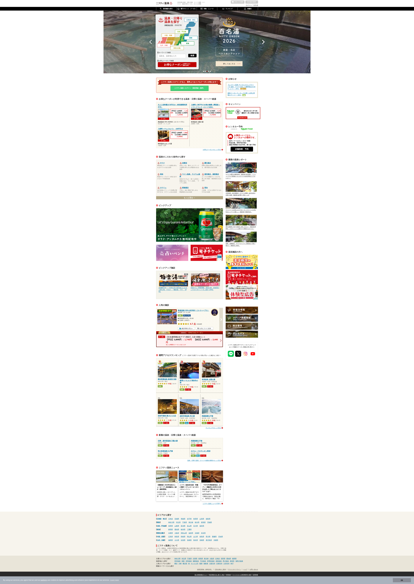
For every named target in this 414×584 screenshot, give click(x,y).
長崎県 (189, 540)
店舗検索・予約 (242, 149)
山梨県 (177, 526)
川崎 (180, 563)
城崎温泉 (196, 561)
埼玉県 (178, 522)
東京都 (191, 522)
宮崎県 (202, 540)
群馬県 (203, 522)
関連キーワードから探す (165, 566)
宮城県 (177, 519)
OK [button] (402, 580)
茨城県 (209, 522)
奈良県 (203, 533)
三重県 (189, 529)
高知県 (220, 536)
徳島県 (202, 536)
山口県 (195, 536)
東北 (193, 20)
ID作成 (255, 5)
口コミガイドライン (234, 569)
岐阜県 (183, 529)
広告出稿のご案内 (242, 292)
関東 (190, 38)
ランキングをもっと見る (213, 428)
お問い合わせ (254, 569)
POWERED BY (243, 129)
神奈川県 (171, 522)
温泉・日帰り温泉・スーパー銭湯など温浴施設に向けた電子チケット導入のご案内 (242, 277)
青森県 (183, 519)
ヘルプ (245, 569)
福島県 (208, 519)
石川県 (195, 526)
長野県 (170, 526)
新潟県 (183, 526)
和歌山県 (184, 533)
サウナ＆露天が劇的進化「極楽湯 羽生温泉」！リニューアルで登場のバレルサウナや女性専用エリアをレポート (241, 176)
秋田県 (195, 519)
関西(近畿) (177, 48)
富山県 (189, 526)
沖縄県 (216, 540)
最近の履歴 (251, 2)
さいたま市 (194, 563)
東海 (187, 43)
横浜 (175, 563)
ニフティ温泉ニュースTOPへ (212, 503)
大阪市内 (212, 563)
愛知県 (177, 529)
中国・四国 (168, 35)
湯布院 (232, 561)
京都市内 (219, 563)
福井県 (202, 526)
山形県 (202, 519)
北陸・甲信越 (181, 31)
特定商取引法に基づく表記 (216, 575)
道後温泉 (219, 561)
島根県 (183, 536)
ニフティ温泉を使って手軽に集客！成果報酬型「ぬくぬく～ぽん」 (242, 262)
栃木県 (197, 522)
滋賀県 (191, 533)
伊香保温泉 (211, 561)
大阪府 (177, 533)
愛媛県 (214, 536)
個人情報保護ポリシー (201, 575)
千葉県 (184, 522)
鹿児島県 (209, 540)
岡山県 (189, 536)
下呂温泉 (203, 561)
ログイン (249, 5)
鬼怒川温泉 (239, 561)
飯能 (200, 563)
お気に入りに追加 (205, 328)
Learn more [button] (114, 580)
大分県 (177, 540)
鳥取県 (177, 536)
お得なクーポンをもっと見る (212, 149)
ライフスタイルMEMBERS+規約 (241, 575)
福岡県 (170, 540)
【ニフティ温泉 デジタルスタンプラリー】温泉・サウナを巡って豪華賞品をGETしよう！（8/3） (241, 87)
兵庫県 (170, 533)
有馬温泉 (189, 561)
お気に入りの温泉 (237, 2)
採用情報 (255, 575)
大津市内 (226, 563)
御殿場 (206, 563)
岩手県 (189, 519)
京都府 (197, 533)
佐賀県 (183, 540)
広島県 (170, 536)
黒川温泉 (226, 561)
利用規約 (228, 575)
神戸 (232, 563)
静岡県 (170, 529)
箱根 (183, 561)
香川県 (208, 536)
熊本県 (195, 540)
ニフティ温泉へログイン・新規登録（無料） (189, 88)
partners (44, 580)
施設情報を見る (186, 328)
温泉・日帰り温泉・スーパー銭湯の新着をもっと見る (204, 460)
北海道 (188, 20)
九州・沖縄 (164, 45)
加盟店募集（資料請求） (204, 569)
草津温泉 (177, 561)
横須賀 (185, 563)
